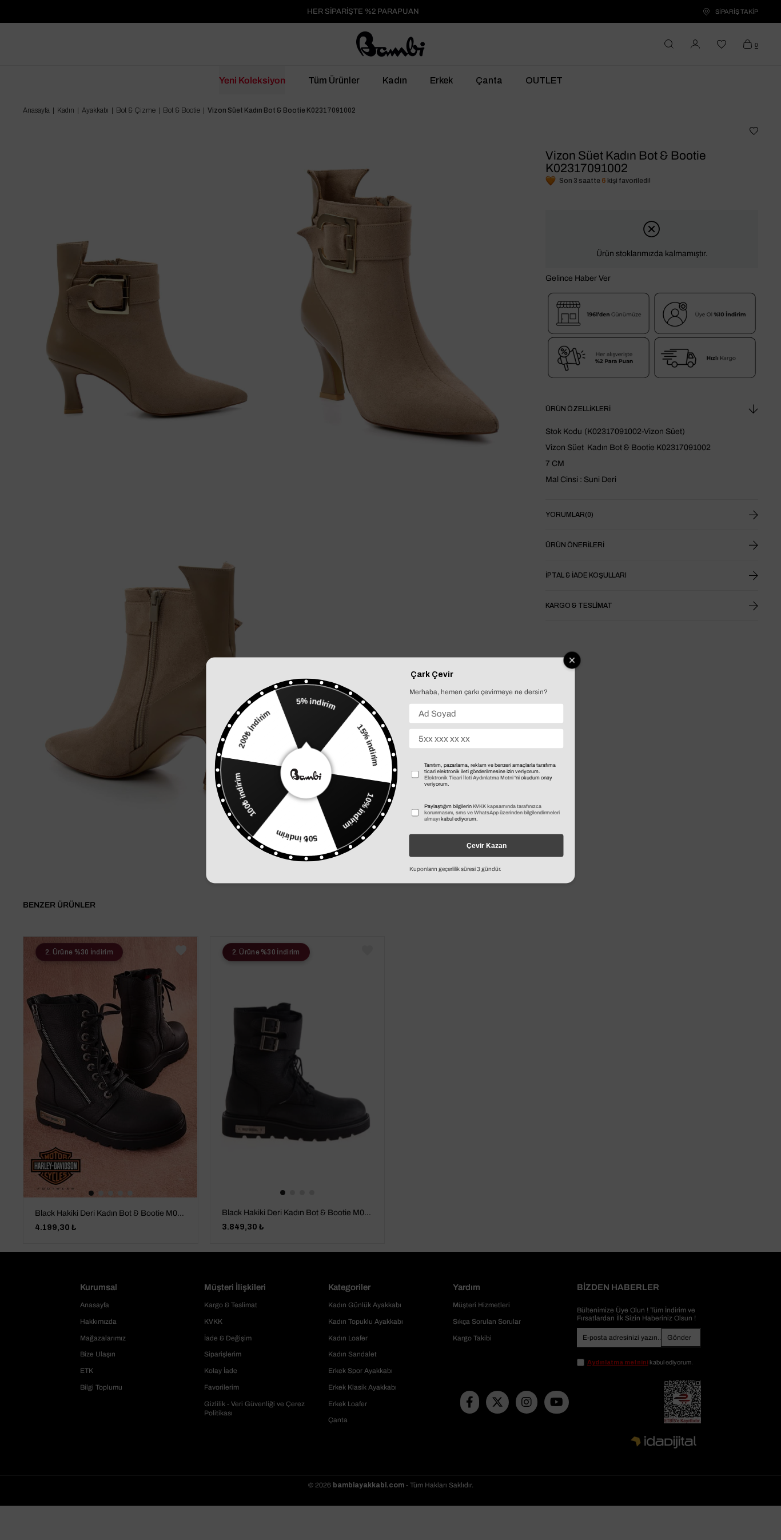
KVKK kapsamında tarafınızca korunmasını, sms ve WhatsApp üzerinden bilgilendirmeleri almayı (492, 812)
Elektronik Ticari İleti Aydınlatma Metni (468, 777)
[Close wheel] (572, 659)
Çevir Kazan (487, 845)
